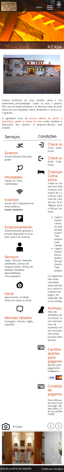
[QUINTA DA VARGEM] (9, 10)
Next (58, 426)
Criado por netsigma (52, 468)
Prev (50, 426)
